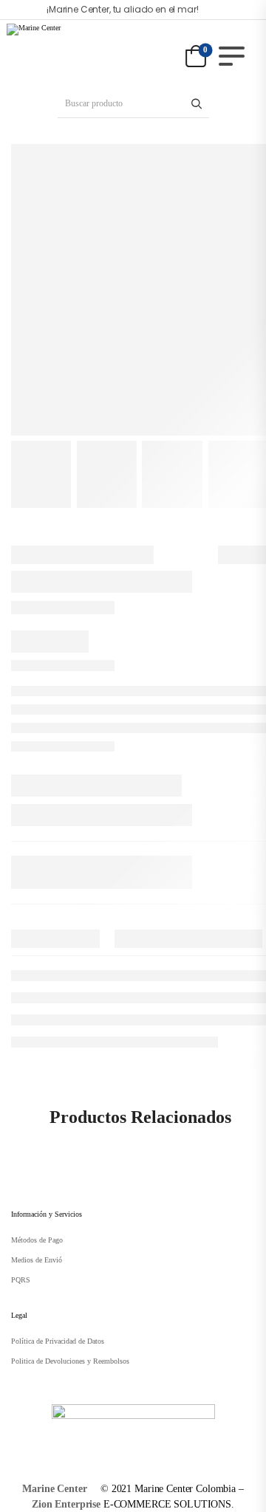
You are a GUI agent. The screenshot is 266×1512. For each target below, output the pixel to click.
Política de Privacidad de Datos (57, 1341)
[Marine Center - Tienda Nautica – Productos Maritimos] (63, 49)
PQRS (20, 1280)
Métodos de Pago (37, 1240)
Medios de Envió (36, 1260)
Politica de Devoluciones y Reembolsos (70, 1361)
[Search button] (197, 103)
